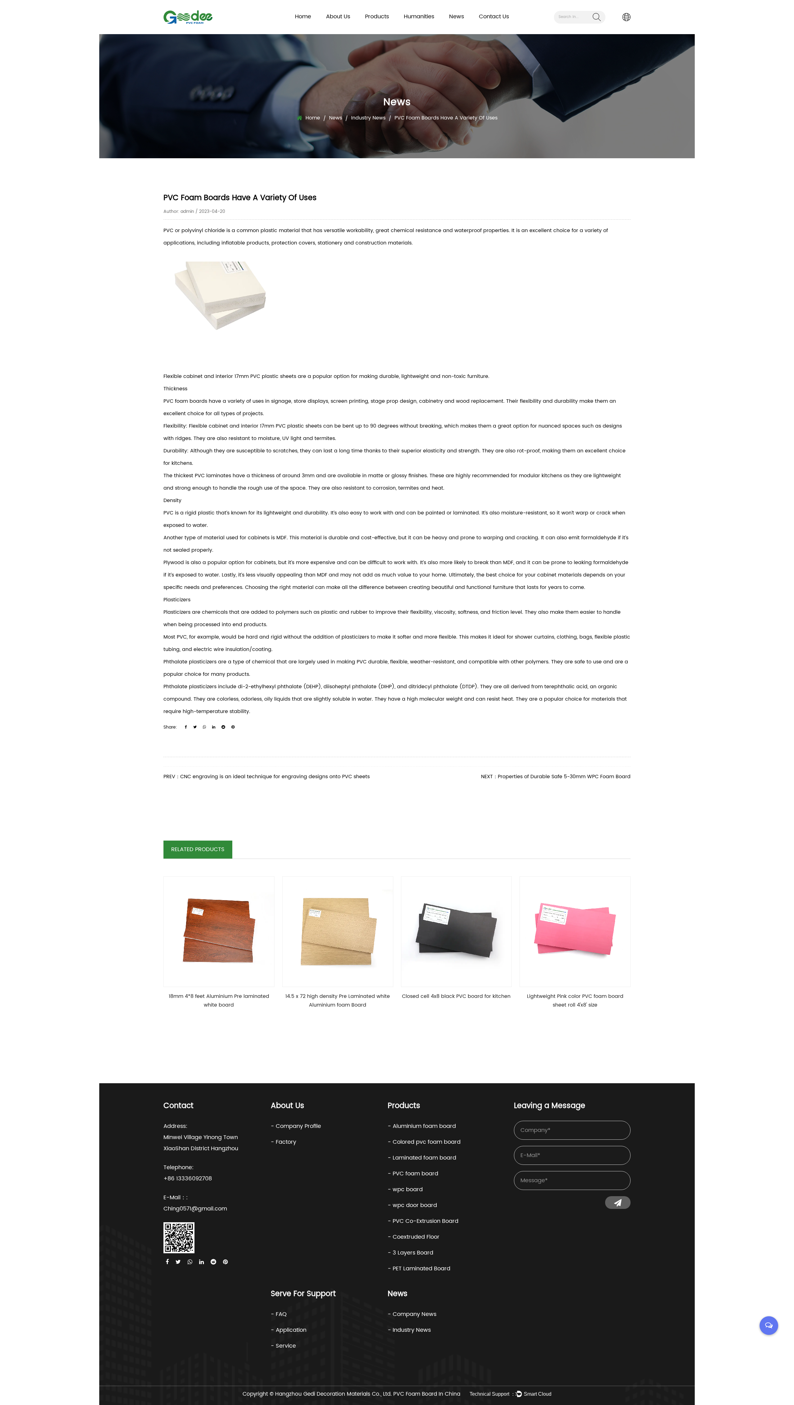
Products (377, 16)
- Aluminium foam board (422, 1126)
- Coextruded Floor (413, 1236)
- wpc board (405, 1189)
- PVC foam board (413, 1173)
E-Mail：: (175, 1197)
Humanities (419, 16)
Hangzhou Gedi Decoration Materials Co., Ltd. (333, 1394)
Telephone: (178, 1167)
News (456, 16)
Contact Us (494, 16)
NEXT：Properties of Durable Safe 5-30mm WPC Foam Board (556, 777)
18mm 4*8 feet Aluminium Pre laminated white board (219, 1000)
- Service (283, 1345)
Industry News (368, 118)
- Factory (283, 1142)
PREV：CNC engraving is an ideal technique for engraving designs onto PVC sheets (266, 777)
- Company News (412, 1314)
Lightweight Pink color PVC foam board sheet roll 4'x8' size (575, 1000)
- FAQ (279, 1314)
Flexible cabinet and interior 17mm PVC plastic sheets (229, 376)
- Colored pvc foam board (424, 1142)
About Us (338, 16)
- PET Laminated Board (419, 1268)
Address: (175, 1126)
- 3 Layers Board (410, 1252)
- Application (288, 1330)
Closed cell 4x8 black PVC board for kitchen (456, 996)
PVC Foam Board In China (426, 1394)
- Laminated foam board (422, 1157)
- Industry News (409, 1330)
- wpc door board (412, 1205)
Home (303, 16)
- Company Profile (296, 1126)
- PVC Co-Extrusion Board (423, 1221)
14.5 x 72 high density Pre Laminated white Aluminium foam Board (337, 1000)
